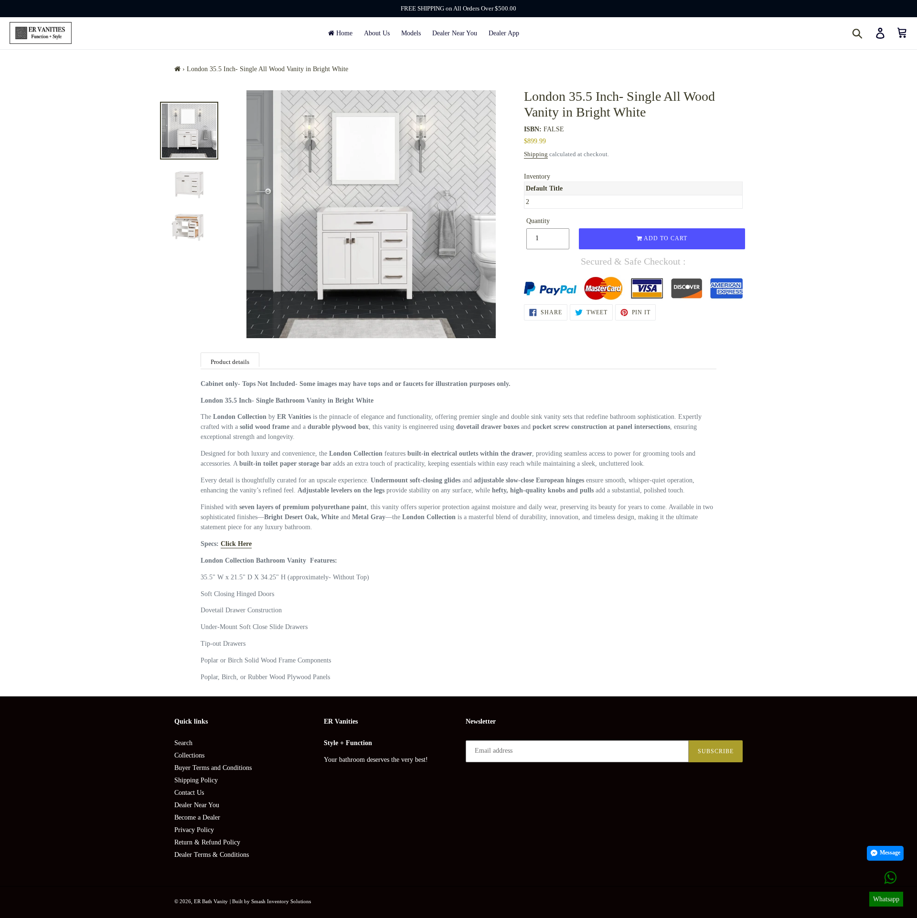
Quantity (538, 220)
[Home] (177, 69)
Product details (230, 361)
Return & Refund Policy (207, 842)
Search (183, 743)
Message (890, 852)
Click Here (236, 543)
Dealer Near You (196, 805)
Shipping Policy (196, 780)
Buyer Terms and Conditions (213, 767)
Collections (189, 755)
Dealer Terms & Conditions (211, 854)
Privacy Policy (194, 829)
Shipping (536, 154)
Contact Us (189, 792)
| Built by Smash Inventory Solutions (270, 901)
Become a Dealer (197, 817)
